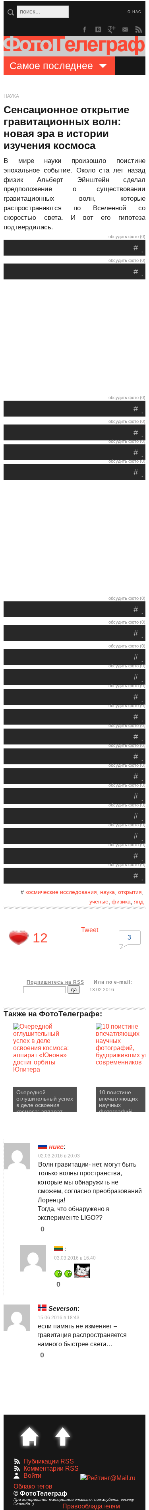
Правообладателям (91, 1506)
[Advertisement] (74, 339)
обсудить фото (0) (126, 236)
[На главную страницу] (29, 1436)
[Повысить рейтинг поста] (19, 938)
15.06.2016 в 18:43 (58, 1317)
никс (56, 1147)
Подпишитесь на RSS (55, 982)
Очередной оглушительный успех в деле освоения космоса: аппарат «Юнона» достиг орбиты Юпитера (44, 1100)
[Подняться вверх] (63, 1436)
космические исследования (61, 892)
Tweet (89, 930)
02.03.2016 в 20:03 (59, 1156)
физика (121, 901)
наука (107, 892)
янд (138, 901)
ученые (98, 901)
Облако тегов (33, 1486)
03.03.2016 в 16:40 (75, 1258)
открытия (130, 892)
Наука (11, 96)
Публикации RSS (48, 1461)
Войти (32, 1475)
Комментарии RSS (51, 1468)
